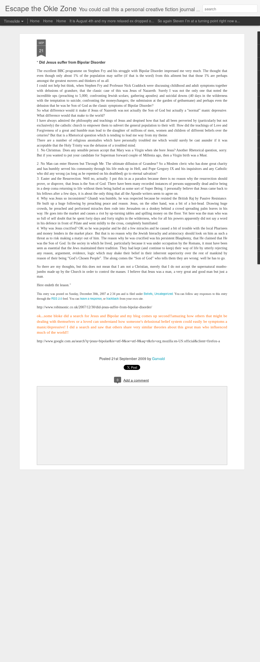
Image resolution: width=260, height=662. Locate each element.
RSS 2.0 (56, 298)
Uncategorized (163, 294)
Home (35, 20)
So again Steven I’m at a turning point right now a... (199, 20)
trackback (112, 298)
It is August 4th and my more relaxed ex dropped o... (112, 20)
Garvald (158, 358)
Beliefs (148, 294)
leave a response (91, 298)
